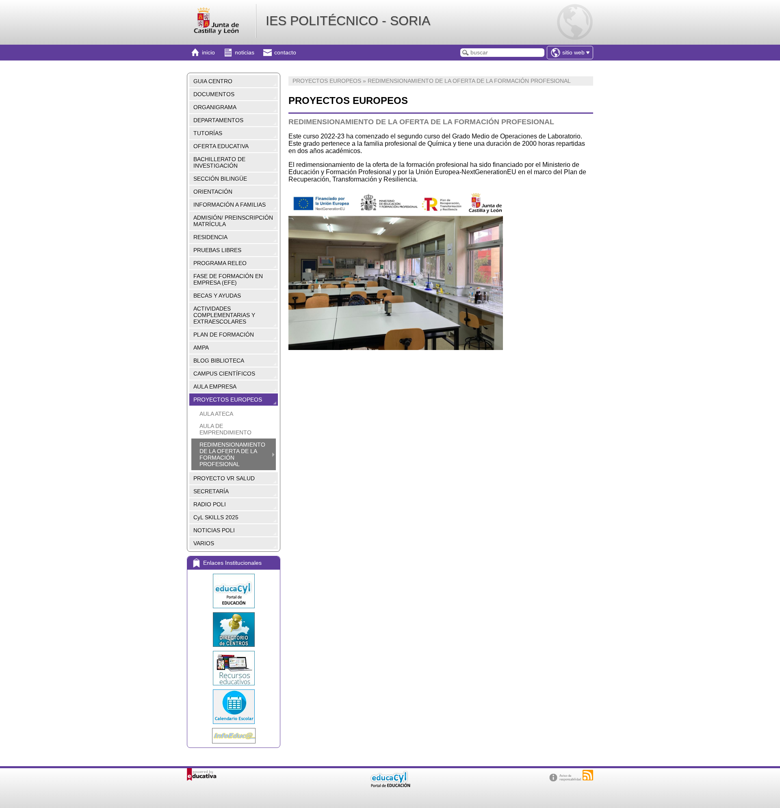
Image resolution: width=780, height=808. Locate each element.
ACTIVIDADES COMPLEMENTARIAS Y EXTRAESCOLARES (224, 315)
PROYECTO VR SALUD (224, 478)
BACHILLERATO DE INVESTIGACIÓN (219, 162)
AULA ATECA (216, 413)
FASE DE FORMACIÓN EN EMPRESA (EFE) (228, 279)
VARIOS (203, 543)
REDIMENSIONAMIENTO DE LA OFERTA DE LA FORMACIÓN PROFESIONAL (232, 454)
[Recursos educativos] (233, 668)
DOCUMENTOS (213, 94)
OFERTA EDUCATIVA (221, 146)
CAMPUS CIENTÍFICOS (224, 373)
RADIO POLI (209, 504)
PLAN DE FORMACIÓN (223, 334)
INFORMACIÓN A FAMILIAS (229, 204)
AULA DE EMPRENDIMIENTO (225, 429)
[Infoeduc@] (233, 735)
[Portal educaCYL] (233, 591)
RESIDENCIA (210, 237)
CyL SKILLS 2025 (215, 517)
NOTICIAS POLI (214, 530)
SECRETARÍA (211, 491)
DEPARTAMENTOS (218, 120)
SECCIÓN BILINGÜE (220, 178)
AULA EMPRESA (214, 386)
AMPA (201, 347)
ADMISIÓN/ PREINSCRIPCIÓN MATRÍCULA (233, 220)
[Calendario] (233, 706)
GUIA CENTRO (212, 81)
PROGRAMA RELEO (220, 263)
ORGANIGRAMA (214, 107)
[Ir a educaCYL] (390, 785)
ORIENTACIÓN (212, 191)
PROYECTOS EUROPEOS (227, 399)
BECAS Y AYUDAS (217, 295)
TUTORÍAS (207, 133)
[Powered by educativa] (202, 774)
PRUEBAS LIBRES (217, 250)
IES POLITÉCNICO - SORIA (348, 20)
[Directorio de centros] (233, 629)
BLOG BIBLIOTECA (218, 360)
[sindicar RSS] (588, 775)
